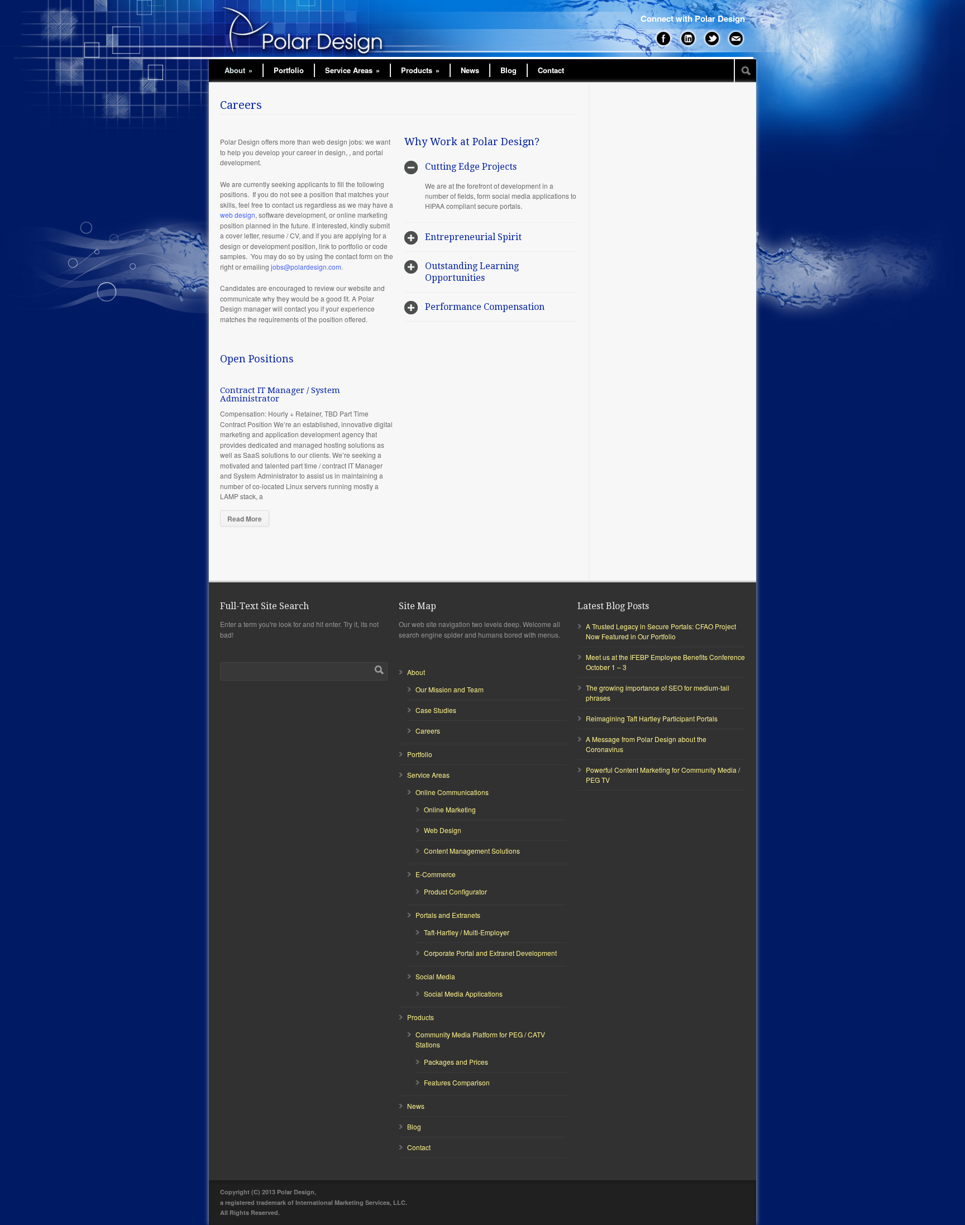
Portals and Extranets (447, 915)
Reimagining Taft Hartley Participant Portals (652, 718)
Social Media (435, 976)
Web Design (442, 830)
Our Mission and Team (449, 689)
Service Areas (352, 70)
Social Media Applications (463, 993)
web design (237, 214)
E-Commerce (435, 874)
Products (420, 70)
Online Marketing (450, 809)
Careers (427, 730)
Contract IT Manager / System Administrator (280, 394)
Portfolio (289, 70)
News (470, 70)
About (238, 70)
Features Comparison (457, 1082)
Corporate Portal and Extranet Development (490, 953)
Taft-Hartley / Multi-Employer (466, 932)
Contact (551, 70)
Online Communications (452, 792)
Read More (244, 519)
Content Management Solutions (472, 850)
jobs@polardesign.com (306, 266)
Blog (508, 70)
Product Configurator (455, 891)
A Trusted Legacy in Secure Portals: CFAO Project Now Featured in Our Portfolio (661, 631)
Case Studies (435, 710)
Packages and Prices (456, 1061)
